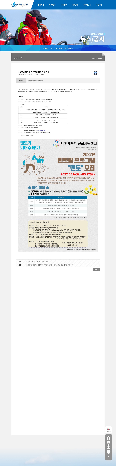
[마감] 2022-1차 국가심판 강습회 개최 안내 (37, 261)
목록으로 (96, 270)
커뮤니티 (99, 5)
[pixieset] (108, 452)
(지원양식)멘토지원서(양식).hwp (35, 80)
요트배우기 (87, 5)
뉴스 (52, 48)
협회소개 (41, 5)
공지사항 (45, 48)
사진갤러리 (59, 48)
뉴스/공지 (52, 5)
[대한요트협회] (19, 4)
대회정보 (64, 5)
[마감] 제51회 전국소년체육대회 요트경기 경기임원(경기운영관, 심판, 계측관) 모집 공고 (49, 265)
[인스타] (108, 447)
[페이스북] (108, 438)
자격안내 (75, 5)
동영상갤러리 (69, 48)
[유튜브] (108, 443)
